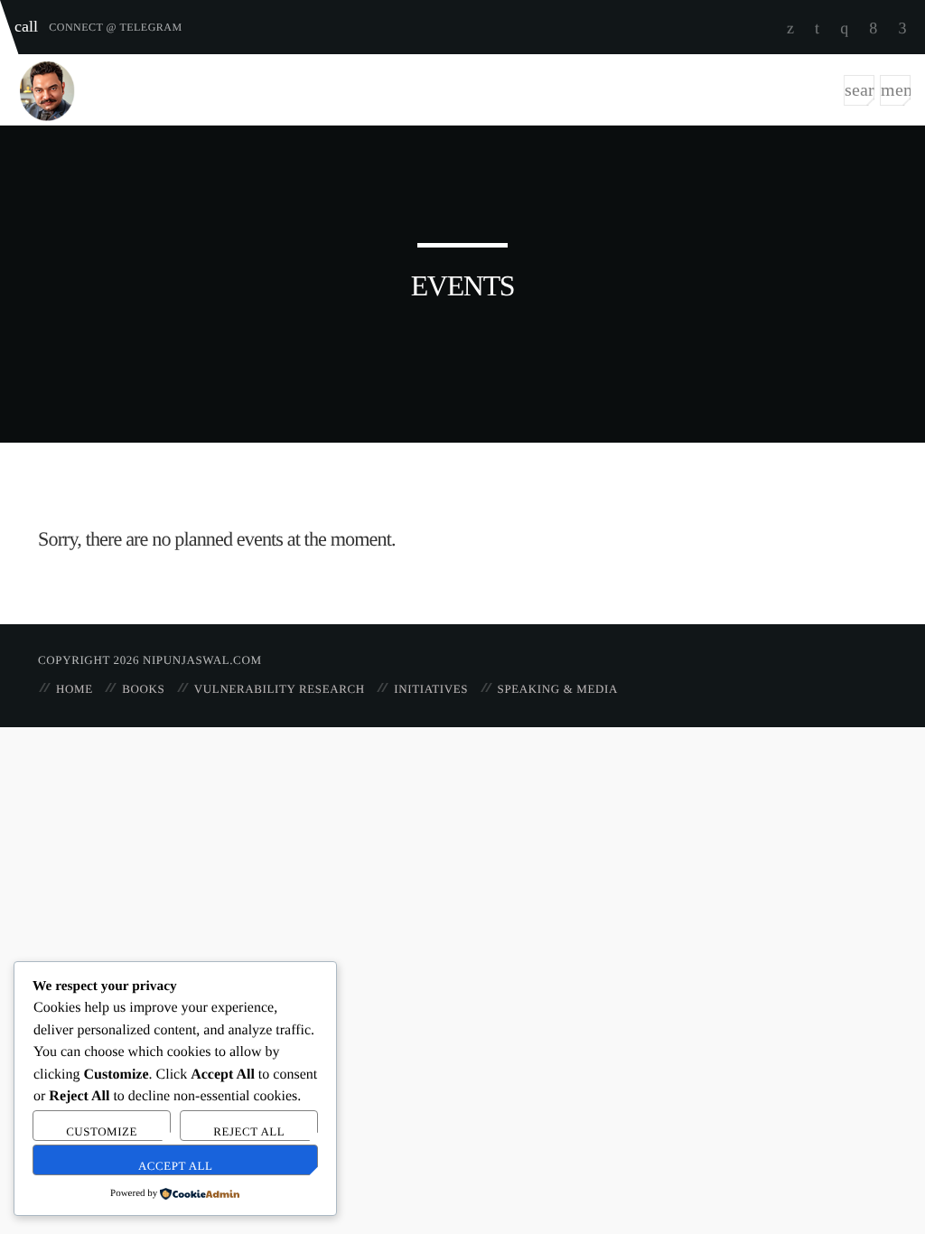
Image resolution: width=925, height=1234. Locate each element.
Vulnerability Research (279, 689)
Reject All (249, 1131)
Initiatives (431, 689)
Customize (101, 1131)
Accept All (175, 1166)
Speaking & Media (558, 689)
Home (74, 689)
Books (143, 689)
